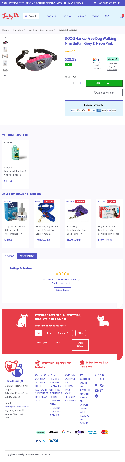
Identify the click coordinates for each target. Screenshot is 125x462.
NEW (107, 15)
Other (80, 333)
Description (27, 256)
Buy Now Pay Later (55, 384)
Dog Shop (40, 378)
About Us (55, 378)
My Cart (84, 393)
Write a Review (62, 290)
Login (83, 382)
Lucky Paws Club (41, 398)
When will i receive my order (84, 416)
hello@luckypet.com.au (17, 406)
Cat (38, 333)
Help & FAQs (69, 387)
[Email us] (97, 385)
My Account (85, 388)
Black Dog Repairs (56, 413)
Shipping (55, 389)
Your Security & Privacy (70, 397)
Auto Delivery (55, 406)
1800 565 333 (109, 3)
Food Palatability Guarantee (42, 389)
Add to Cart (93, 76)
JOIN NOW (80, 344)
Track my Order (84, 401)
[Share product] (79, 52)
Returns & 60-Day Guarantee (56, 397)
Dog (49, 333)
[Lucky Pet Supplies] (10, 15)
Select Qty (71, 76)
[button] (120, 3)
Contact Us (70, 380)
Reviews (9, 256)
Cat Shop (40, 382)
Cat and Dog (64, 333)
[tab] (9, 256)
